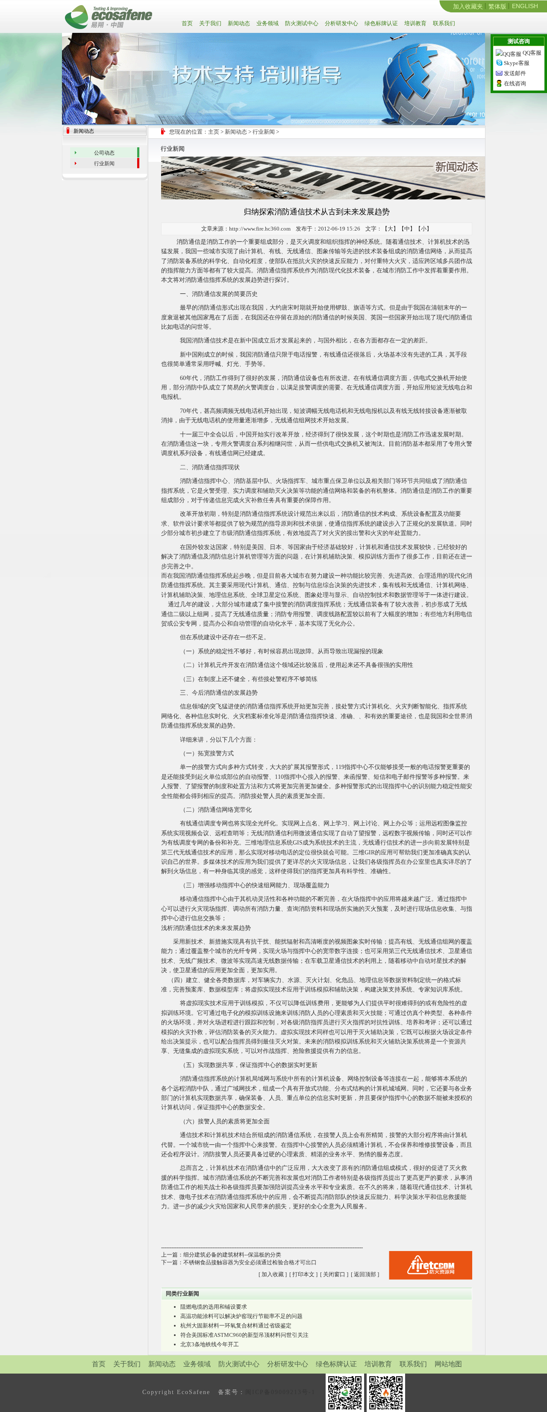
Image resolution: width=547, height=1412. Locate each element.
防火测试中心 (301, 23)
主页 (213, 132)
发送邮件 (515, 73)
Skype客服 (516, 63)
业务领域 (267, 23)
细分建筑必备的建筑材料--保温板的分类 (232, 1254)
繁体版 (497, 6)
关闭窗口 (334, 1274)
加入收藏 (273, 1274)
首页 (188, 23)
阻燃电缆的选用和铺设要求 (213, 1307)
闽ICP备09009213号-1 (280, 1392)
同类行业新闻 (182, 1293)
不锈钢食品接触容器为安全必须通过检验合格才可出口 (250, 1262)
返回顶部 (365, 1274)
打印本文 (303, 1274)
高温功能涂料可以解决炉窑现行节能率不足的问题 (241, 1316)
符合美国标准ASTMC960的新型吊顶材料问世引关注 (244, 1335)
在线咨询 (515, 83)
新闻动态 (238, 23)
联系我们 (443, 23)
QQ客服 (532, 53)
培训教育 (414, 23)
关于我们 (209, 23)
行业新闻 (264, 132)
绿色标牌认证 (380, 23)
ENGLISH (525, 6)
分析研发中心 (341, 23)
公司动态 (104, 153)
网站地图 (448, 1364)
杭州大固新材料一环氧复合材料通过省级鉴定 (235, 1325)
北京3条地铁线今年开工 (209, 1344)
